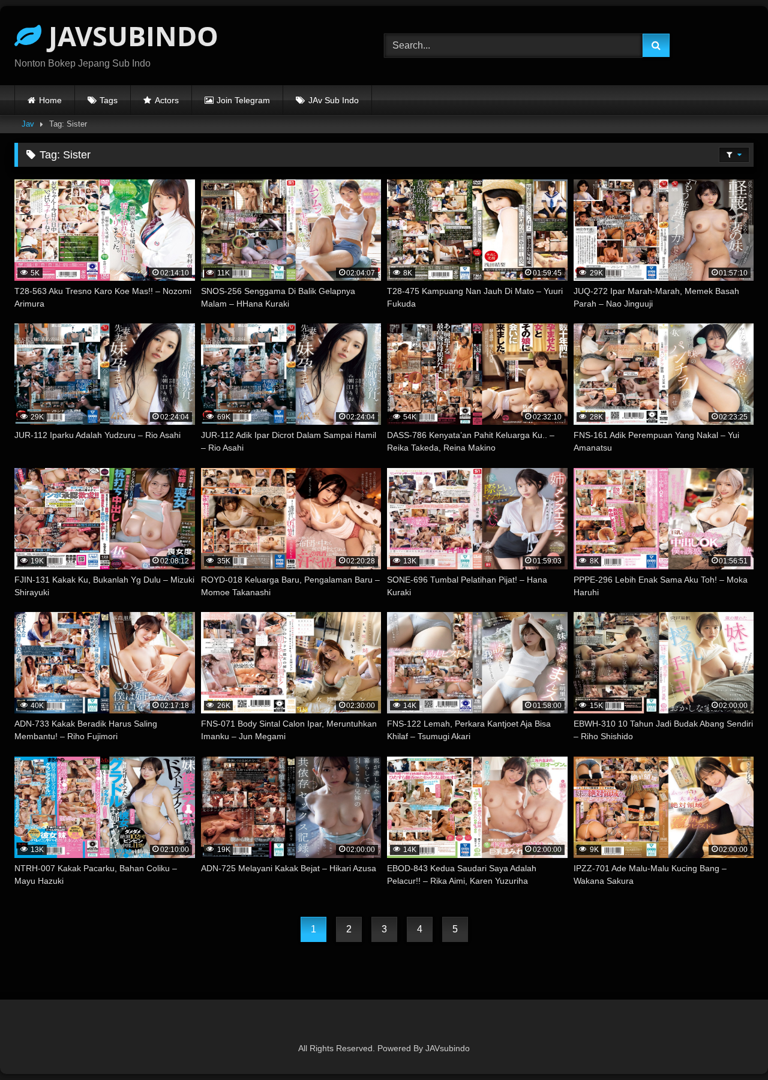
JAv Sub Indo (333, 100)
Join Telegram (243, 100)
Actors (167, 100)
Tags (109, 100)
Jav (28, 123)
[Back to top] (731, 1044)
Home (50, 100)
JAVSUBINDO (129, 35)
